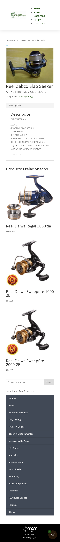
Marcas (15, 40)
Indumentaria (16, 462)
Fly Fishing (15, 419)
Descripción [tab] (15, 105)
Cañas (12, 398)
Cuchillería (15, 469)
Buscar (49, 382)
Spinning (28, 96)
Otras (22, 40)
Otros (12, 512)
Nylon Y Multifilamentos (21, 433)
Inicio (8, 40)
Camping (14, 476)
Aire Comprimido (18, 483)
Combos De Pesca (18, 412)
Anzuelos (13, 455)
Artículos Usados (18, 497)
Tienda (37, 19)
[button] (7, 45)
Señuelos (14, 448)
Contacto (39, 23)
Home (37, 8)
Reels (12, 405)
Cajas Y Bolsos (16, 426)
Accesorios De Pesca (19, 441)
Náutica (13, 490)
